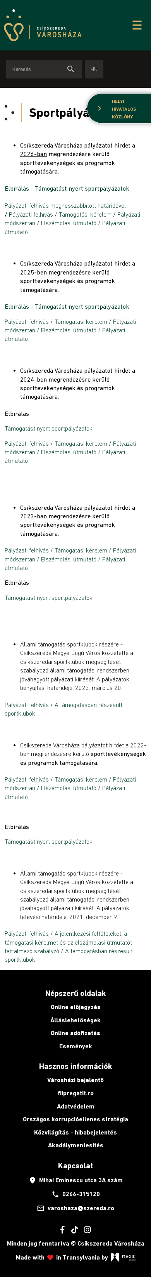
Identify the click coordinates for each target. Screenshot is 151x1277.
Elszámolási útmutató (69, 222)
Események (75, 1046)
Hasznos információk (75, 1066)
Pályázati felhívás (31, 214)
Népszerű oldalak (75, 993)
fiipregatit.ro (76, 1093)
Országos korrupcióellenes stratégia (75, 1119)
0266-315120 (75, 1194)
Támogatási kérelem (85, 214)
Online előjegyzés (76, 1007)
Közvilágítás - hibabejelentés (75, 1132)
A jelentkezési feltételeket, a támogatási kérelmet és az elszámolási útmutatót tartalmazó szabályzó (68, 942)
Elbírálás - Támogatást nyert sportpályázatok (67, 188)
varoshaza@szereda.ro (75, 1208)
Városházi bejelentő (75, 1080)
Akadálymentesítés (75, 1145)
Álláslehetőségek (75, 1020)
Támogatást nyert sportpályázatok (49, 428)
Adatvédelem (75, 1106)
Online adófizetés (75, 1033)
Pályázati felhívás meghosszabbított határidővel (65, 205)
